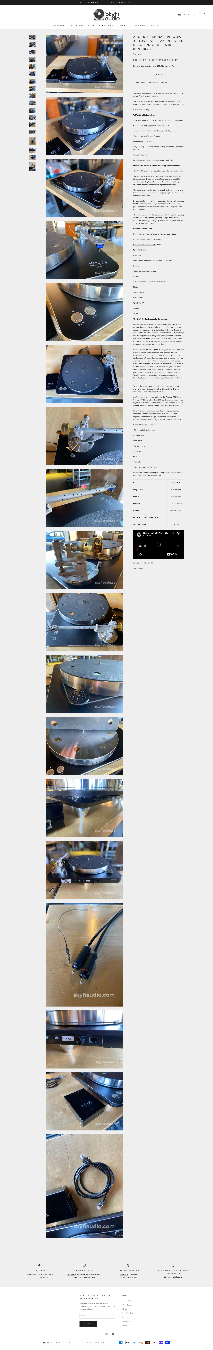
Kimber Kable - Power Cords (144, 239)
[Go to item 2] (32, 44)
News (91, 25)
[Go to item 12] (32, 117)
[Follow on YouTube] (113, 1334)
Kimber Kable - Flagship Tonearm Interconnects (151, 234)
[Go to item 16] (32, 150)
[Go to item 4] (32, 59)
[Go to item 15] (32, 141)
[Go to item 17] (32, 157)
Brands (124, 25)
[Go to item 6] (32, 74)
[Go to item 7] (32, 81)
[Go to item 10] (32, 103)
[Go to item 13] (32, 124)
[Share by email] (152, 563)
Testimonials (139, 25)
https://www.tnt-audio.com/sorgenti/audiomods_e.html (154, 160)
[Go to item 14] (32, 132)
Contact (155, 25)
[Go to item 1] (32, 37)
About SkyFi (59, 25)
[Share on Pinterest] (149, 563)
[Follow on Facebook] (100, 1334)
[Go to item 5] (32, 66)
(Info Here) (153, 517)
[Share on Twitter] (145, 563)
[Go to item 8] (32, 88)
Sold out (158, 74)
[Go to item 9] (32, 95)
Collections (76, 25)
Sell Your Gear (107, 25)
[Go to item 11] (32, 110)
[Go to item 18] (32, 166)
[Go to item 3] (32, 52)
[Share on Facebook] (142, 563)
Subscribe (88, 1324)
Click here (71, 1274)
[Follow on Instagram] (106, 1334)
